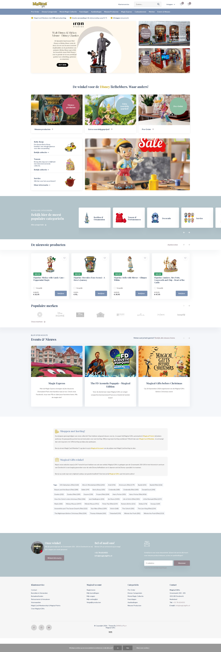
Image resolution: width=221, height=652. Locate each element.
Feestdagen (83, 12)
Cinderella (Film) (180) (130, 490)
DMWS (118, 626)
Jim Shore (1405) (114, 499)
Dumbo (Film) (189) (73, 494)
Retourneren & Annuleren (40, 599)
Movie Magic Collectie (68, 12)
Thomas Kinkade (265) (98, 513)
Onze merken (37, 321)
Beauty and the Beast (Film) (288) (66, 490)
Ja (117, 648)
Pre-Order (35, 12)
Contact (34, 590)
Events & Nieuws (163, 12)
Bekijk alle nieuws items (165, 338)
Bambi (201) (142, 485)
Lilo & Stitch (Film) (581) (131, 499)
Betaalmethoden (37, 596)
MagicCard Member (146, 439)
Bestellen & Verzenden (39, 593)
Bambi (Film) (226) (156, 485)
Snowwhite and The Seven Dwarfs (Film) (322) (70, 508)
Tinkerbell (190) (115, 513)
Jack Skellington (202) (96, 499)
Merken (152, 12)
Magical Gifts (114, 474)
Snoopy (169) (155, 504)
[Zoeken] (158, 4)
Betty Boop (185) (99, 490)
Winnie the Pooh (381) (132, 513)
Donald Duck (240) (148, 490)
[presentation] (184, 233)
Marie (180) (58, 504)
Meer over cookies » (143, 648)
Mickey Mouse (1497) (73, 504)
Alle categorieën (37, 225)
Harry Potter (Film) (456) (137, 494)
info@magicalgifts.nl (103, 556)
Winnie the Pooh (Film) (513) (154, 513)
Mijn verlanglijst (92, 599)
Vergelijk (39, 288)
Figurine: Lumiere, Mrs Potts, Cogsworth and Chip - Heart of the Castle (169, 280)
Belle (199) (85, 490)
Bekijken (61, 293)
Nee (127, 648)
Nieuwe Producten (111, 12)
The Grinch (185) (128, 508)
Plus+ (125, 626)
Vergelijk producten (94, 602)
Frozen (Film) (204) (102, 494)
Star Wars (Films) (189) (99, 508)
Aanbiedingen (96, 12)
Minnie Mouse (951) (92, 504)
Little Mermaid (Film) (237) (152, 499)
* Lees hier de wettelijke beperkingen (155, 568)
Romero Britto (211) (128, 504)
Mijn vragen (91, 596)
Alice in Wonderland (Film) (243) (93, 485)
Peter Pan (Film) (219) (110, 504)
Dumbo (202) (59, 494)
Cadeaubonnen (140, 12)
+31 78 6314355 (101, 552)
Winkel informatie (54, 558)
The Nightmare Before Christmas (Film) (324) (70, 513)
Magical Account (97, 448)
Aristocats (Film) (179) (127, 485)
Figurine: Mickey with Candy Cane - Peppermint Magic (49, 278)
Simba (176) (143, 504)
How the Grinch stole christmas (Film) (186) (69, 499)
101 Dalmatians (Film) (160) (69, 485)
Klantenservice (123, 4)
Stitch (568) (114, 508)
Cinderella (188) (114, 490)
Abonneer (182, 563)
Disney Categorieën (49, 12)
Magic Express (126, 12)
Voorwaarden (36, 602)
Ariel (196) (111, 485)
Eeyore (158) (88, 494)
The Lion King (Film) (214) (147, 508)
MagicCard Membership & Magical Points (45, 605)
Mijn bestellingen (93, 593)
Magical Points (148, 436)
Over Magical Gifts (38, 609)
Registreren (91, 590)
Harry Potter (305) (119, 494)
